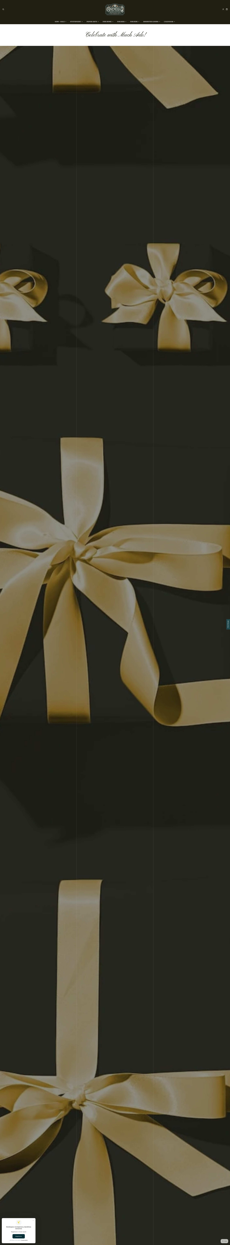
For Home (107, 21)
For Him (134, 21)
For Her (121, 21)
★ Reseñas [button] (228, 624)
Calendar (168, 21)
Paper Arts (92, 21)
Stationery (75, 21)
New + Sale (60, 21)
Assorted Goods (150, 21)
